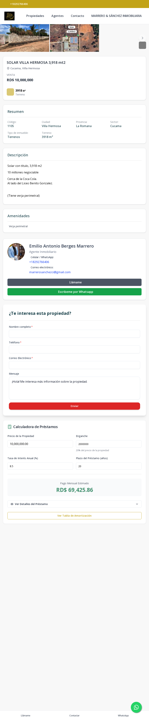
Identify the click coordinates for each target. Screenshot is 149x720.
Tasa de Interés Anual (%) (22, 458)
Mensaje (14, 373)
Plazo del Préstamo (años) (92, 458)
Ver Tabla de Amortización (74, 515)
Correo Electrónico (21, 358)
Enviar (74, 406)
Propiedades (35, 16)
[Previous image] (6, 38)
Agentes (57, 16)
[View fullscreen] (142, 45)
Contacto (77, 16)
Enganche (82, 436)
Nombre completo (21, 326)
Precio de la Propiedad (20, 436)
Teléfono (15, 342)
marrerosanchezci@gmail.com (50, 272)
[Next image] (142, 38)
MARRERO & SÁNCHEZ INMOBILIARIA (116, 16)
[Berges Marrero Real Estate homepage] (9, 16)
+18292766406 (19, 4)
